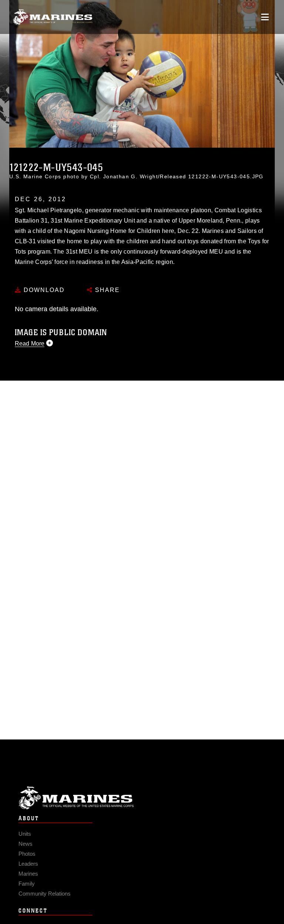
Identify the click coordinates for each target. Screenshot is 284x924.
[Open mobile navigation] (265, 17)
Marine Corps (142, 798)
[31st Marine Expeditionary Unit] (52, 17)
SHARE (106, 290)
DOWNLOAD (43, 290)
